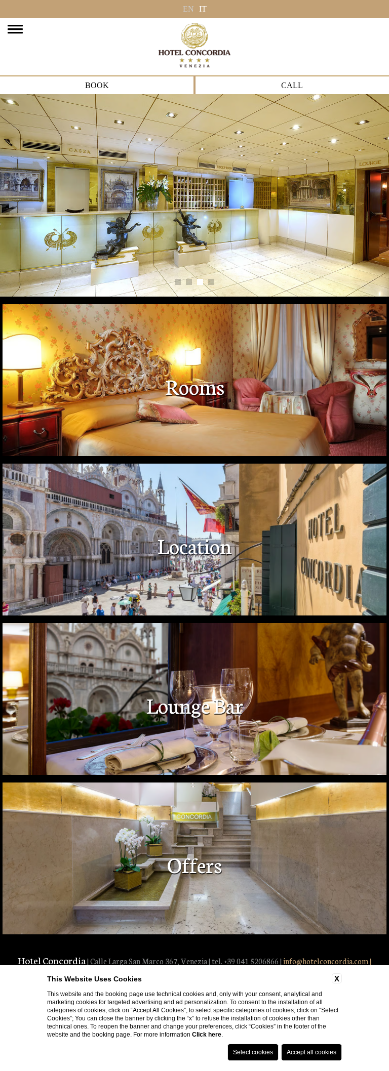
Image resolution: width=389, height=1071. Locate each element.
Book (97, 85)
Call (292, 85)
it (203, 9)
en (188, 9)
